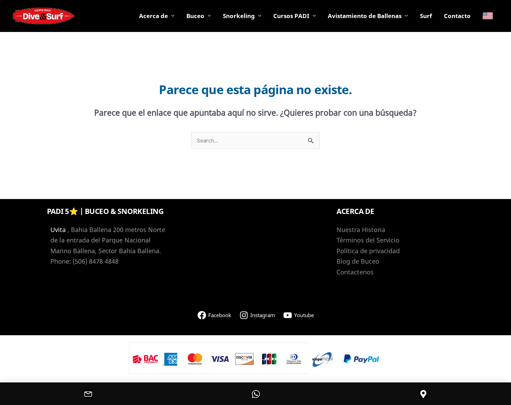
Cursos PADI (291, 16)
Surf (426, 16)
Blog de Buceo (357, 261)
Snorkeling (239, 16)
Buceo (195, 16)
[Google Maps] (423, 394)
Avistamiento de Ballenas (365, 16)
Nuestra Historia (360, 229)
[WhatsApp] (255, 394)
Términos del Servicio (367, 240)
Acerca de (153, 16)
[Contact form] (88, 394)
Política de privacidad (368, 251)
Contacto (457, 16)
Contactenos (355, 272)
